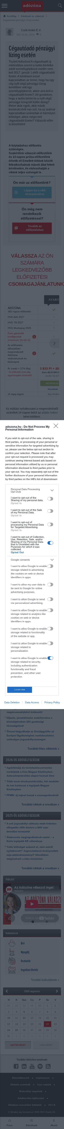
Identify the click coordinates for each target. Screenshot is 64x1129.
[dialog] (32, 564)
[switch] (50, 499)
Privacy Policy (52, 702)
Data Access (32, 702)
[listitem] (32, 490)
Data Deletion (12, 702)
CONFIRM (19, 690)
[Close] (57, 427)
